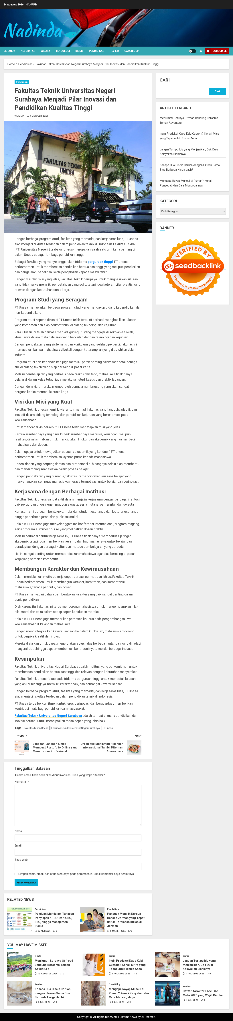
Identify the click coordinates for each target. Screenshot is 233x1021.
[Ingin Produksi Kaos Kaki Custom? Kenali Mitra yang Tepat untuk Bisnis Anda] (93, 964)
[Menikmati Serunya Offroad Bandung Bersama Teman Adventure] (19, 964)
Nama (18, 831)
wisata (45, 50)
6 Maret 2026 (118, 931)
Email (18, 845)
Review (114, 50)
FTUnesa (108, 728)
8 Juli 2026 (44, 1002)
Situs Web (21, 859)
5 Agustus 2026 (121, 973)
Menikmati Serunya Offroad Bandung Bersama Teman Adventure (54, 965)
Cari (165, 80)
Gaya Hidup (131, 50)
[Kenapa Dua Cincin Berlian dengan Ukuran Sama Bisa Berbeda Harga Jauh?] (19, 993)
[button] (201, 51)
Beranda (9, 50)
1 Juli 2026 (192, 1000)
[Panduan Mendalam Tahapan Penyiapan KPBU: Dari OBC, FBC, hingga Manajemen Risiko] (19, 919)
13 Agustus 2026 (48, 973)
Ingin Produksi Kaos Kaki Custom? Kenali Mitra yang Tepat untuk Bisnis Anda (127, 965)
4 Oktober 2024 (39, 116)
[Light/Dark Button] (192, 51)
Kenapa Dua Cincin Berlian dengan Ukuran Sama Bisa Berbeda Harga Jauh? (52, 993)
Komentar (22, 781)
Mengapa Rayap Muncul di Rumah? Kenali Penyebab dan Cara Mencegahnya (129, 993)
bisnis (79, 50)
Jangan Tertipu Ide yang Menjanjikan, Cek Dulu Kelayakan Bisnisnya (199, 965)
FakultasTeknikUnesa (36, 728)
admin (21, 116)
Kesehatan (28, 50)
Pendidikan (96, 50)
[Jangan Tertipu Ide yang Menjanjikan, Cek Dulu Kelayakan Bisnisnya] (167, 964)
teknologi (63, 50)
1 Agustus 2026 (195, 973)
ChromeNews (128, 1017)
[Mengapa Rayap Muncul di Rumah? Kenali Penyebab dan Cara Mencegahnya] (93, 993)
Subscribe (220, 50)
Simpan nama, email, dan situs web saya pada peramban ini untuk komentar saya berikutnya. (76, 874)
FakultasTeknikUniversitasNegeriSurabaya (75, 728)
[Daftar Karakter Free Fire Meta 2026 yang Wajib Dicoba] (167, 993)
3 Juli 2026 (118, 1002)
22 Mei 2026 (44, 931)
